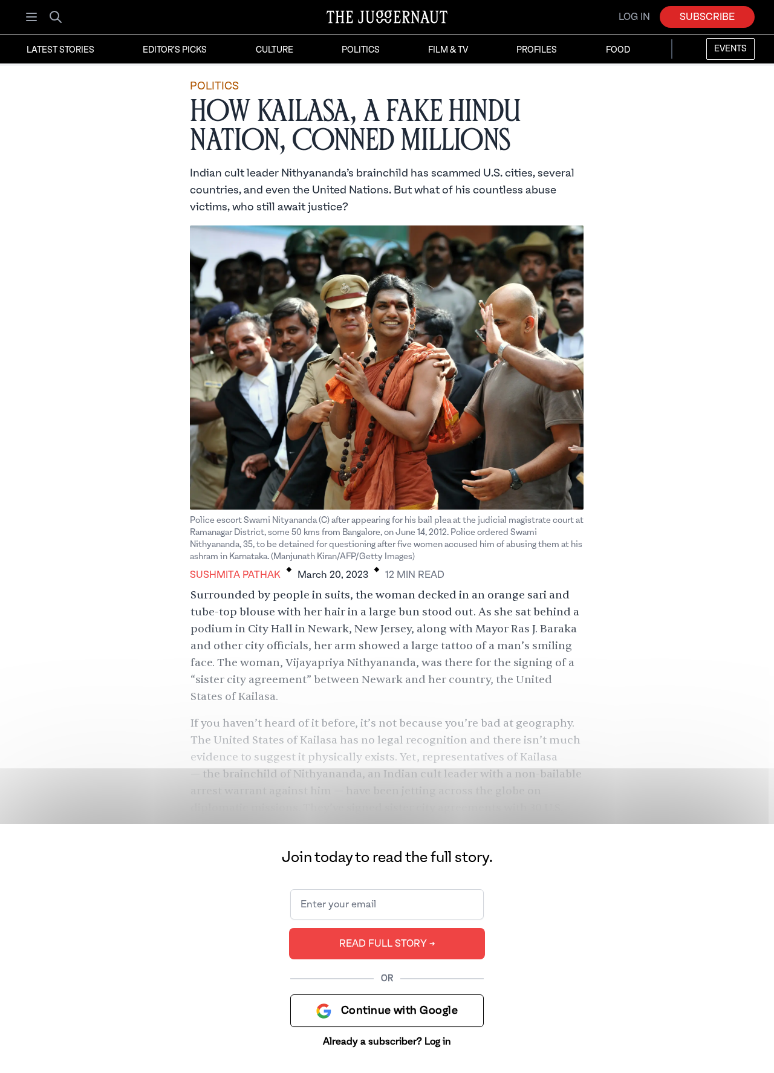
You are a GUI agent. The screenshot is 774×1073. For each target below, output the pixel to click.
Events (730, 49)
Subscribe (707, 16)
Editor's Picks (175, 50)
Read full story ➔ (387, 943)
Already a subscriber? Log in (387, 1041)
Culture (274, 50)
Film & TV (448, 50)
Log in (634, 16)
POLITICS (214, 86)
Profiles (536, 50)
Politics (361, 50)
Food (618, 50)
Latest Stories (60, 50)
